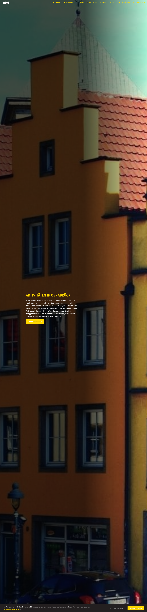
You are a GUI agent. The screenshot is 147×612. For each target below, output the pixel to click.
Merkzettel (93, 2)
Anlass (81, 2)
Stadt (104, 2)
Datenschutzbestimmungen (11, 609)
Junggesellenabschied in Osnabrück (41, 314)
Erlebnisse (69, 2)
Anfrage (57, 2)
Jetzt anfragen (35, 322)
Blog (113, 2)
